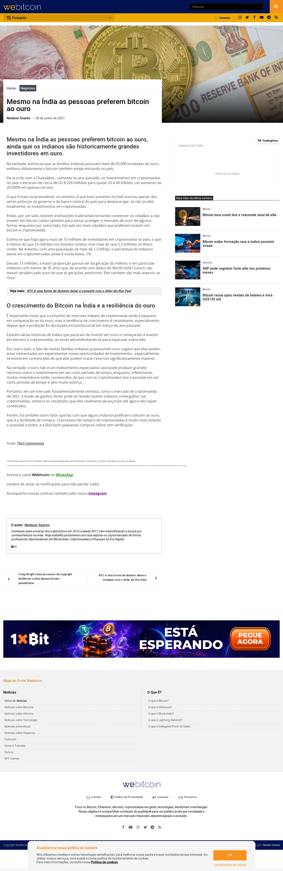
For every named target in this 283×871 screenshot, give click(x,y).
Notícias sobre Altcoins (19, 713)
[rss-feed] (276, 17)
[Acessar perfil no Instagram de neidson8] (15, 547)
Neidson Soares (37, 525)
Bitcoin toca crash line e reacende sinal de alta (239, 215)
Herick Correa (271, 845)
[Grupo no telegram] (269, 17)
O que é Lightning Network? (165, 720)
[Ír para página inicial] (94, 7)
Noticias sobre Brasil (17, 726)
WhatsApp (64, 474)
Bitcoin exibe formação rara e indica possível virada (238, 244)
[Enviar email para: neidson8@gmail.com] (12, 547)
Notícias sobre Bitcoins (18, 707)
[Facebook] (254, 17)
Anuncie (224, 18)
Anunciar (163, 797)
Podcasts (10, 739)
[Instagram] (240, 17)
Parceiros (190, 797)
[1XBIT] (141, 639)
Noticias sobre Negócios (19, 733)
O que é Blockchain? (161, 713)
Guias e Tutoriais (15, 746)
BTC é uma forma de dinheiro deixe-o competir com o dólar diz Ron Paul (79, 291)
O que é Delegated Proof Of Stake (169, 726)
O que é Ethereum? (160, 707)
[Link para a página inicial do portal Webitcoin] (141, 784)
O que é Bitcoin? (158, 701)
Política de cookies (104, 862)
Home (12, 88)
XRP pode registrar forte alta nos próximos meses (236, 271)
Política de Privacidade (128, 797)
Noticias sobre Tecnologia (20, 720)
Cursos (8, 752)
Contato (95, 797)
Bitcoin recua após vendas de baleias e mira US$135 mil (238, 297)
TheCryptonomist (30, 443)
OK (230, 855)
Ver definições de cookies (230, 865)
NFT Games (11, 758)
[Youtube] (261, 17)
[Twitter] (247, 17)
